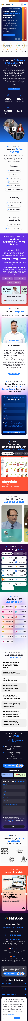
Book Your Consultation (14, 432)
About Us (7, 278)
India (15, 956)
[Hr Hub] (14, 300)
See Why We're (14, 88)
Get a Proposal (9, 35)
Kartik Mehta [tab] (6, 315)
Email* (5, 408)
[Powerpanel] (21, 300)
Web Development (7, 453)
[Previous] (16, 39)
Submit (14, 826)
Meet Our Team (14, 373)
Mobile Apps (18, 453)
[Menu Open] (25, 4)
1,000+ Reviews (14, 282)
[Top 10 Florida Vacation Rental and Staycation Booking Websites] (14, 882)
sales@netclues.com (14, 927)
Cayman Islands (14, 939)
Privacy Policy (16, 425)
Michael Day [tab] (15, 315)
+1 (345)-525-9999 (14, 935)
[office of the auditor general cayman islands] (17, 851)
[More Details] (23, 908)
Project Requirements (10, 804)
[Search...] (22, 4)
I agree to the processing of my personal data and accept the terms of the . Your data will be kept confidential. (14, 424)
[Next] (19, 39)
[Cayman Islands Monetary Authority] (15, 859)
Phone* (5, 415)
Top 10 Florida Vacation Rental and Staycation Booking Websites (12, 896)
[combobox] (5, 418)
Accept (5, 1008)
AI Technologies (7, 553)
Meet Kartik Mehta (14, 340)
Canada (15, 949)
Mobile (18, 553)
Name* (5, 402)
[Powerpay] (7, 300)
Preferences (11, 1014)
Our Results (20, 278)
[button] (26, 46)
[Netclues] (5, 4)
